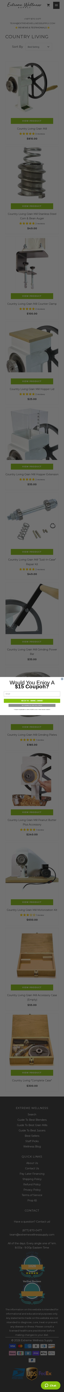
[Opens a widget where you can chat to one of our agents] (50, 1385)
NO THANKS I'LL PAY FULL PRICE (32, 705)
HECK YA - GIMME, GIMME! (32, 701)
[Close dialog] (62, 679)
